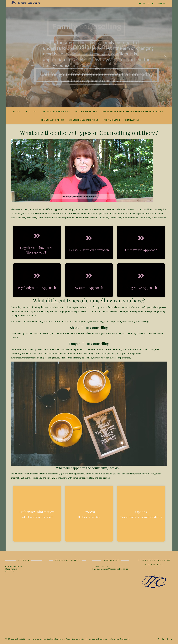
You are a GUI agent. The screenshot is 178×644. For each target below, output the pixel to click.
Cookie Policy (52, 639)
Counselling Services (55, 111)
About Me (31, 111)
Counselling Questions (83, 119)
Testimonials (111, 119)
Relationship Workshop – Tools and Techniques (132, 111)
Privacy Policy (65, 639)
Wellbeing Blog (85, 111)
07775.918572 (161, 3)
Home (16, 111)
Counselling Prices (52, 119)
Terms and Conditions (36, 639)
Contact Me (132, 119)
